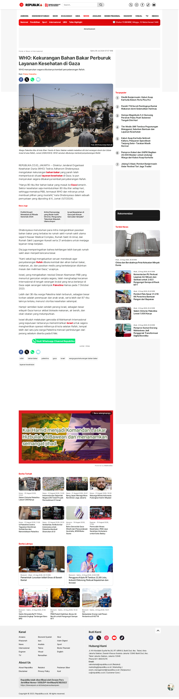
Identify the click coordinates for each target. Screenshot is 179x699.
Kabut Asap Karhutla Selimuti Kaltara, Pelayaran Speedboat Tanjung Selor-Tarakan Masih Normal (136, 142)
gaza (54, 358)
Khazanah (23, 640)
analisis (97, 16)
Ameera (22, 637)
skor (55, 16)
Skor (59, 637)
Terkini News (121, 227)
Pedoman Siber (63, 667)
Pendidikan (35, 22)
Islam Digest (62, 640)
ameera (24, 16)
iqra (77, 16)
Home (21, 51)
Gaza (73, 184)
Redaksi (41, 667)
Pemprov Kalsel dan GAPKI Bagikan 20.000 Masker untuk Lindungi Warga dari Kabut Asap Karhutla (138, 155)
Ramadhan (42, 655)
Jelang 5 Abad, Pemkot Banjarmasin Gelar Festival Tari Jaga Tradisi (139, 165)
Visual (40, 651)
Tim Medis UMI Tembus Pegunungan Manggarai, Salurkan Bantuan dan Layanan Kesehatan (139, 129)
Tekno (40, 648)
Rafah (39, 262)
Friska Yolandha (29, 74)
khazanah (66, 16)
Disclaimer (23, 671)
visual (138, 16)
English (60, 651)
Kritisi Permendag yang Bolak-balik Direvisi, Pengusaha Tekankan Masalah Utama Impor (52, 216)
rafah (22, 358)
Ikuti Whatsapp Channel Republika (55, 341)
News (28, 51)
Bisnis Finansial (112, 16)
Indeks (155, 16)
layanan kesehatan (52, 175)
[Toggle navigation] (21, 5)
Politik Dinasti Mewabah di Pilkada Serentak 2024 (29, 214)
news (86, 16)
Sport (44, 22)
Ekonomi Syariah (40, 16)
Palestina (58, 285)
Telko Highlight (75, 22)
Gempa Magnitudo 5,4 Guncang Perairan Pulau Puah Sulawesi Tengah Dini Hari (137, 118)
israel (63, 358)
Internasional (55, 22)
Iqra (39, 640)
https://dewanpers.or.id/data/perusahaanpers (40, 685)
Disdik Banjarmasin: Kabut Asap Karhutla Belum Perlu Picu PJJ (137, 98)
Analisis (41, 644)
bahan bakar (53, 172)
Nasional (24, 22)
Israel (69, 323)
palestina (45, 358)
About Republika (26, 667)
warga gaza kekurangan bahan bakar (83, 358)
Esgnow (22, 651)
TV (147, 16)
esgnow (128, 16)
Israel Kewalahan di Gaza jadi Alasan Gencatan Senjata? (75, 214)
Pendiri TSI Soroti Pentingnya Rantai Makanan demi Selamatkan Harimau (139, 107)
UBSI (65, 22)
